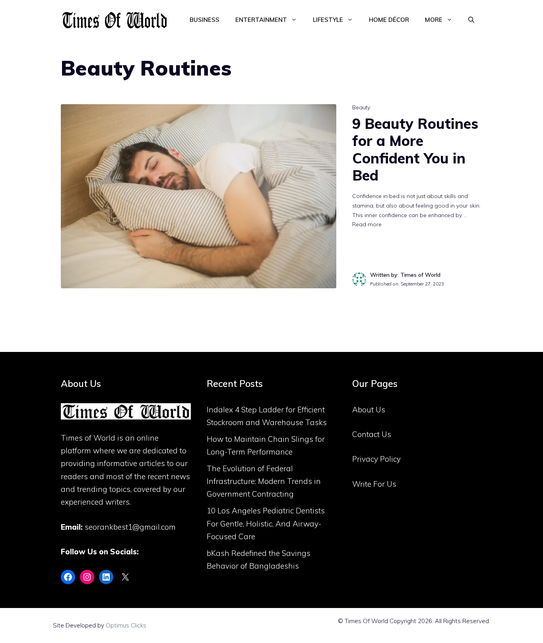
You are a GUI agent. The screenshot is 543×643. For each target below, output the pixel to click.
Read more (367, 224)
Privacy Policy (376, 459)
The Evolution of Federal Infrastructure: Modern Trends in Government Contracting (264, 481)
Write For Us (374, 484)
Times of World (88, 438)
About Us (368, 409)
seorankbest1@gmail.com (130, 527)
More (433, 19)
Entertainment (261, 19)
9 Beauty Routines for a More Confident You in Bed (415, 149)
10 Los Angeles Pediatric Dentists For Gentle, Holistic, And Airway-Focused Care (266, 523)
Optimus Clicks (126, 625)
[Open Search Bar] (471, 20)
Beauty (361, 107)
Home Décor (389, 19)
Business (204, 19)
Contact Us (371, 434)
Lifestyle (328, 19)
